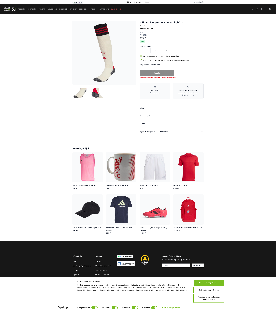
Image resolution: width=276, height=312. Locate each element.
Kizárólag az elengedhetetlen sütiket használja (209, 298)
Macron (93, 9)
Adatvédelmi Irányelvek (103, 266)
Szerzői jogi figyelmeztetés (81, 266)
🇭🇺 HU (75, 2)
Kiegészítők (63, 9)
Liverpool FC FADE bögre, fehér (117, 185)
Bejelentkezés (199, 2)
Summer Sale (116, 9)
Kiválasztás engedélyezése (209, 290)
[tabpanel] (104, 53)
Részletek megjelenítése (171, 308)
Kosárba (157, 73)
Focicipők (21, 9)
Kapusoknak (52, 9)
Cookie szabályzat (101, 270)
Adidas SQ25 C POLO (180, 185)
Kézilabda (83, 9)
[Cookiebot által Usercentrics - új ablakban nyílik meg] (63, 307)
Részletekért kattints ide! (181, 60)
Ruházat (42, 9)
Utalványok (99, 261)
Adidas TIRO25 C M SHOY (149, 185)
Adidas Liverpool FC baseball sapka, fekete (87, 228)
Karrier (74, 261)
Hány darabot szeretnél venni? (150, 65)
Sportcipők (32, 9)
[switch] (115, 307)
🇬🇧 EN (80, 2)
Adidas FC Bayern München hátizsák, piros (188, 228)
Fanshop (73, 9)
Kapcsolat (75, 275)
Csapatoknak (104, 9)
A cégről (75, 270)
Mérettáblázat (175, 56)
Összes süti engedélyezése (208, 283)
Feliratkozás (197, 265)
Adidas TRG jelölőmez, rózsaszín (84, 185)
